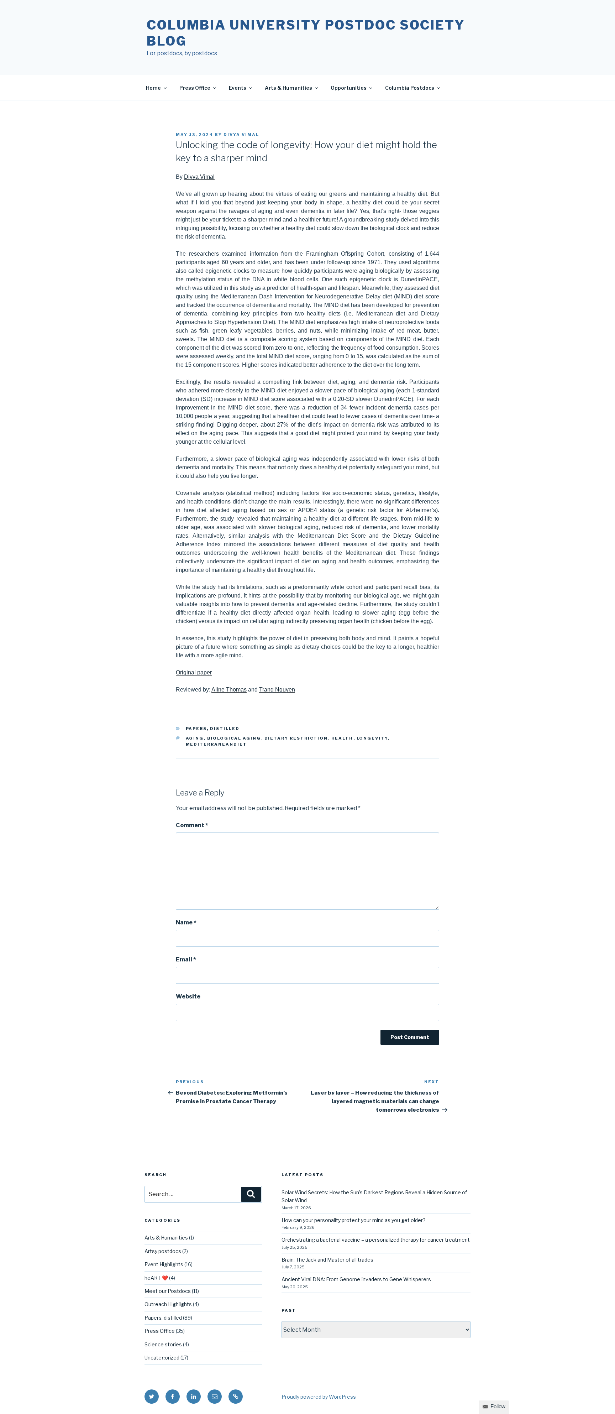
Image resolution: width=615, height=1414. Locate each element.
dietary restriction (296, 738)
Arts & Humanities (288, 88)
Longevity (372, 738)
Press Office (194, 88)
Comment (192, 825)
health (342, 738)
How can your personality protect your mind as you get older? (354, 1220)
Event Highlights (163, 1264)
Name (186, 922)
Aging (195, 738)
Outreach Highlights (168, 1304)
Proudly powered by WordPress (319, 1397)
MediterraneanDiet (216, 744)
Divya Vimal (241, 134)
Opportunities (349, 88)
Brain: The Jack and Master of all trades (327, 1260)
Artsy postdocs (162, 1251)
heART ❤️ (156, 1278)
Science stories (163, 1344)
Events (237, 88)
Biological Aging (234, 738)
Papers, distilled (213, 728)
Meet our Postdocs (167, 1291)
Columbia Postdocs (409, 88)
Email (186, 959)
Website (188, 996)
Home (153, 88)
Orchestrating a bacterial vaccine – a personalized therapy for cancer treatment (376, 1240)
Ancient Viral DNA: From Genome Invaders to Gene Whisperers (356, 1279)
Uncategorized (161, 1358)
